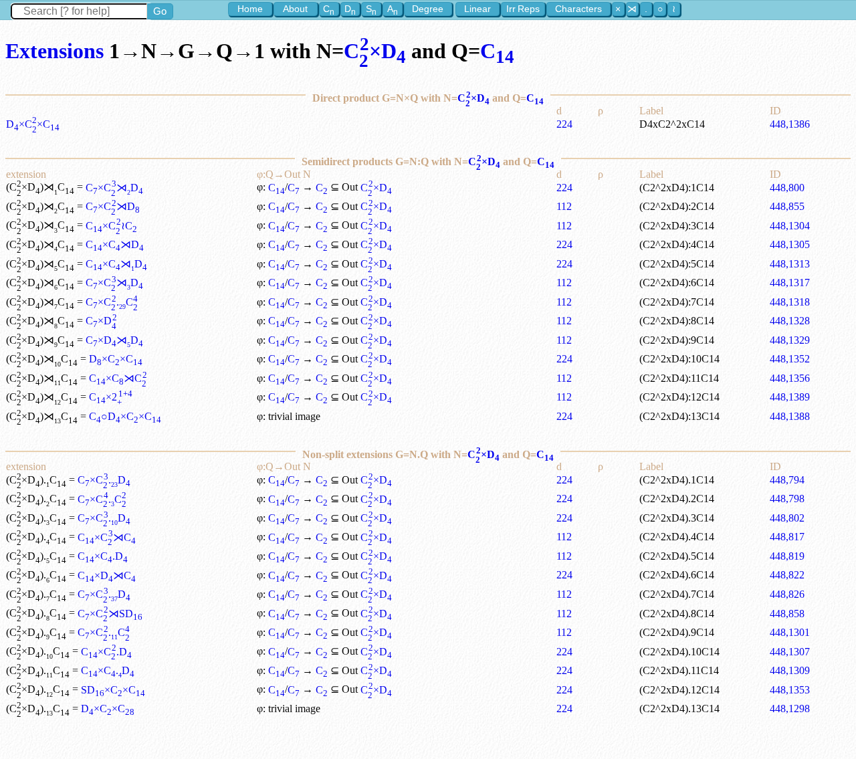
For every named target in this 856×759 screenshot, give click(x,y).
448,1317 (790, 282)
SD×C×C (113, 689)
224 (564, 124)
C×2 (110, 397)
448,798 (787, 498)
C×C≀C (111, 225)
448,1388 (790, 416)
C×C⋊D (114, 187)
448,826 (787, 594)
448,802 (787, 518)
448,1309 (790, 670)
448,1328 (790, 320)
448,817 (787, 536)
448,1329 (790, 340)
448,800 (787, 187)
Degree (427, 8)
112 (564, 206)
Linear (477, 8)
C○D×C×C (125, 416)
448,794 (787, 479)
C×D (375, 51)
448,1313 (790, 263)
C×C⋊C (117, 378)
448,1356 (790, 378)
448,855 (787, 206)
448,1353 (790, 689)
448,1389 (790, 397)
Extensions (54, 51)
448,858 (787, 613)
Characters (578, 8)
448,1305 (790, 244)
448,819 (787, 556)
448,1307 (790, 651)
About (295, 8)
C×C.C (112, 302)
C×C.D (104, 479)
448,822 (787, 574)
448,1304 (790, 225)
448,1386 (790, 124)
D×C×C (33, 124)
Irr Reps (523, 8)
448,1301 (790, 632)
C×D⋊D (114, 340)
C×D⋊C (107, 575)
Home (250, 8)
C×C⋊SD (110, 613)
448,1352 (790, 358)
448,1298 (790, 708)
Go (160, 11)
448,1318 (790, 302)
